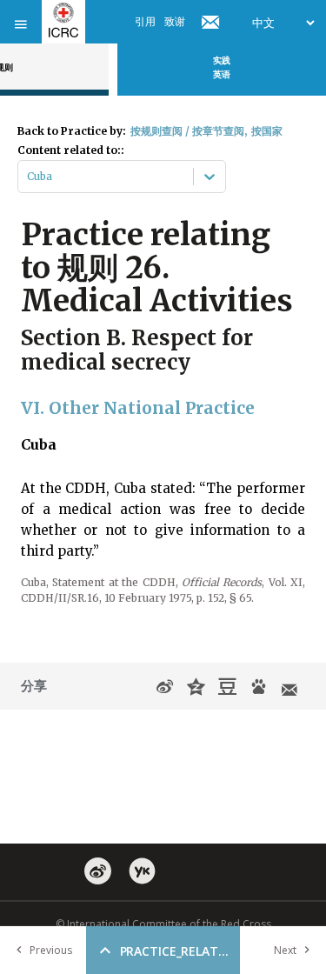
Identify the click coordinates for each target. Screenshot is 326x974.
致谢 (174, 21)
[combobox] (28, 176)
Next (285, 950)
